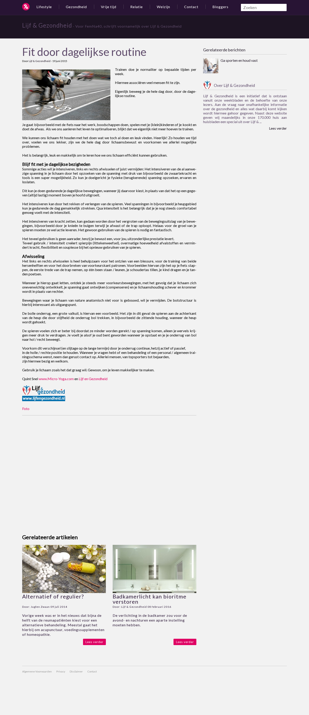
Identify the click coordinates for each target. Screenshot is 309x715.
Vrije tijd (108, 7)
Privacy (60, 671)
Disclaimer (76, 671)
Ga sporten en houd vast (239, 60)
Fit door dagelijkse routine (84, 51)
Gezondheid (76, 7)
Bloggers (220, 7)
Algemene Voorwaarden (37, 671)
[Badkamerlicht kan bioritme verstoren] (154, 591)
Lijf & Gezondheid (47, 25)
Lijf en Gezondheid (93, 379)
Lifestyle (44, 7)
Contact (191, 7)
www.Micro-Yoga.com (56, 379)
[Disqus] (109, 472)
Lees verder (94, 642)
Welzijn (163, 7)
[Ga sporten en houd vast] (210, 66)
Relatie (136, 7)
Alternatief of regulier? (53, 596)
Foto (25, 408)
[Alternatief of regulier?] (64, 591)
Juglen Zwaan (40, 606)
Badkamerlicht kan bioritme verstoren (149, 599)
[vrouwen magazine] (26, 6)
